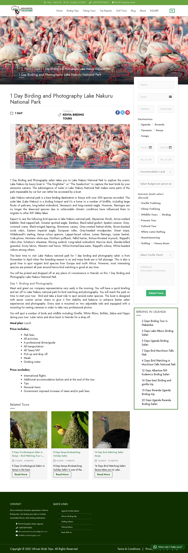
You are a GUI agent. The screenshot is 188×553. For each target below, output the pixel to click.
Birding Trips (73, 10)
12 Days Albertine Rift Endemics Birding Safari (155, 372)
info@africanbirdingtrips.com (29, 535)
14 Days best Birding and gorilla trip (156, 382)
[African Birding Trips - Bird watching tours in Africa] (23, 10)
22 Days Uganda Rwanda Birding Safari (156, 402)
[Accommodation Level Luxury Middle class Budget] (156, 172)
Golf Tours (121, 10)
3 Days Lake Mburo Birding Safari (157, 333)
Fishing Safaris (66, 527)
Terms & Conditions (128, 549)
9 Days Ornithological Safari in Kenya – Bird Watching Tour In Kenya (27, 456)
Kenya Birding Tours (73, 117)
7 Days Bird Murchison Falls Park (158, 353)
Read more (21, 474)
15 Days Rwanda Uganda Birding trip (156, 392)
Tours (37, 69)
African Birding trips (69, 516)
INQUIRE (154, 10)
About (143, 10)
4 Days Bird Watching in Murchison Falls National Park (158, 362)
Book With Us (66, 532)
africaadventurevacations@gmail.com (32, 531)
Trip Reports (106, 10)
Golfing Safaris (67, 521)
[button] (167, 547)
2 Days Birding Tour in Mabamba (154, 323)
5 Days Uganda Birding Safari (155, 343)
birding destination (63, 198)
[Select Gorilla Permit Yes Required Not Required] (156, 255)
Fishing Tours (89, 10)
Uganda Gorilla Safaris (70, 511)
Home (59, 10)
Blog (133, 10)
